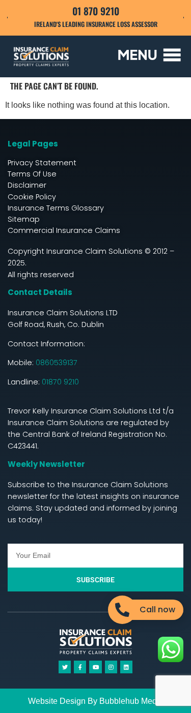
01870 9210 (60, 382)
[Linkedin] (126, 667)
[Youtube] (95, 667)
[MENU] (149, 55)
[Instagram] (111, 667)
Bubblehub (119, 701)
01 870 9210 (95, 11)
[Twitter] (65, 667)
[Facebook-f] (80, 667)
